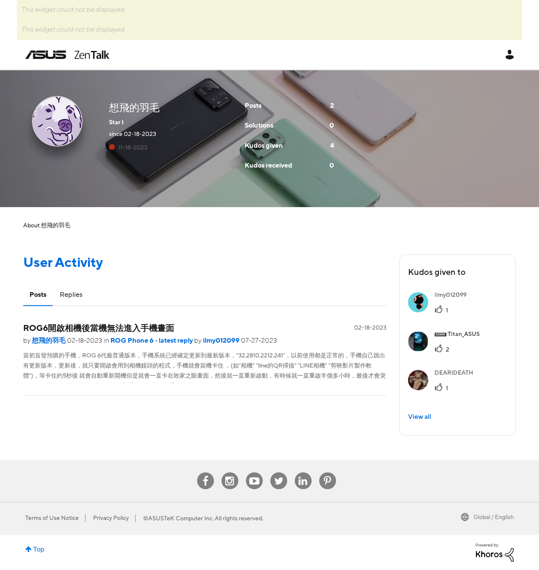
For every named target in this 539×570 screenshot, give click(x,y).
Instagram (230, 472)
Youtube (254, 472)
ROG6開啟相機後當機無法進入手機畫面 (98, 328)
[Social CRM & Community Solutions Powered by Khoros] (495, 552)
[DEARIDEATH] (444, 388)
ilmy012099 (222, 340)
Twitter (278, 472)
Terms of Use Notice (52, 518)
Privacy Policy (111, 518)
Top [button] (39, 549)
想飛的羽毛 (49, 340)
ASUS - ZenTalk (67, 54)
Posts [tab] (37, 294)
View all (419, 417)
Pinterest (327, 472)
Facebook (205, 472)
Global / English (493, 517)
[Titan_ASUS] (447, 349)
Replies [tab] (71, 294)
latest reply (176, 340)
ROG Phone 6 (132, 340)
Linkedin (303, 472)
